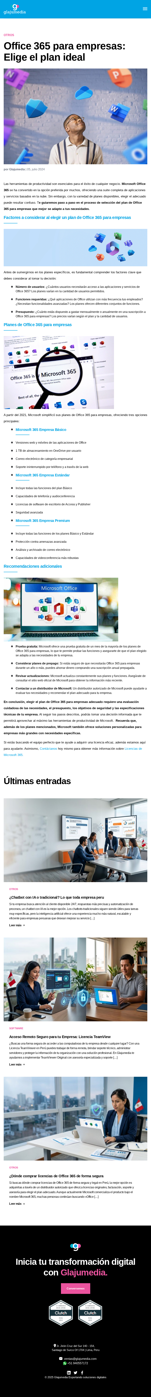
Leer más (15, 925)
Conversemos (76, 1288)
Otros (13, 889)
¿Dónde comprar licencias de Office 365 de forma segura (56, 1176)
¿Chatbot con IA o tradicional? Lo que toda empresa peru (56, 897)
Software (16, 1028)
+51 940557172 (77, 1363)
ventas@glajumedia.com (78, 1358)
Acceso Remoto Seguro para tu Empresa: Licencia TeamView (59, 1037)
